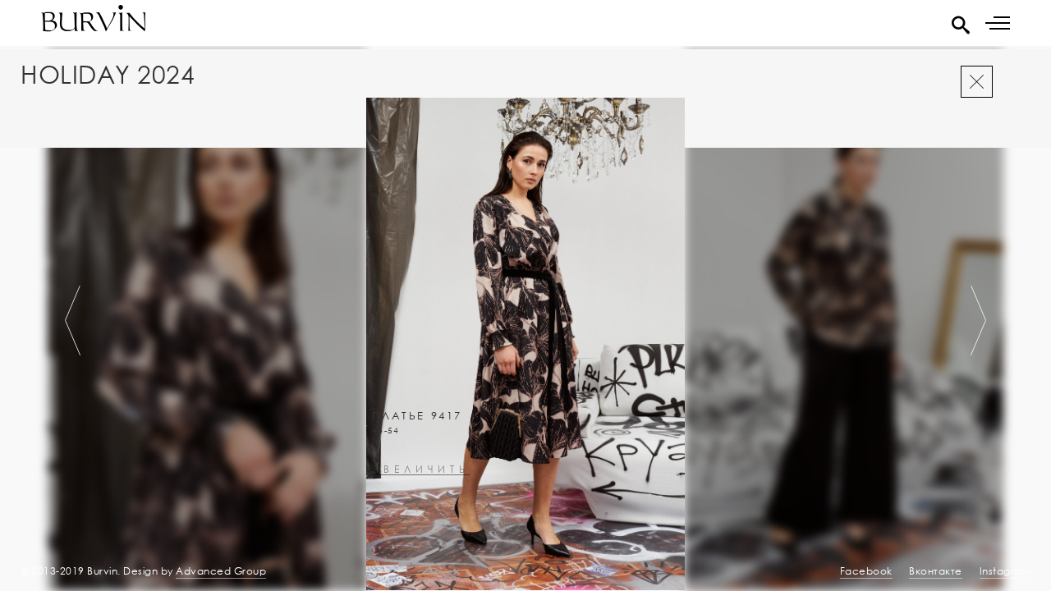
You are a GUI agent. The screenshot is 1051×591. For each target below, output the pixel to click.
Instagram (1005, 571)
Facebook (866, 571)
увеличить (421, 470)
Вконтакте (935, 571)
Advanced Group (221, 571)
